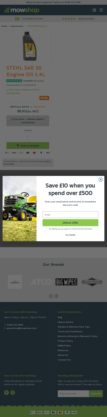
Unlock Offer (70, 222)
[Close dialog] (101, 179)
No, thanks (70, 234)
